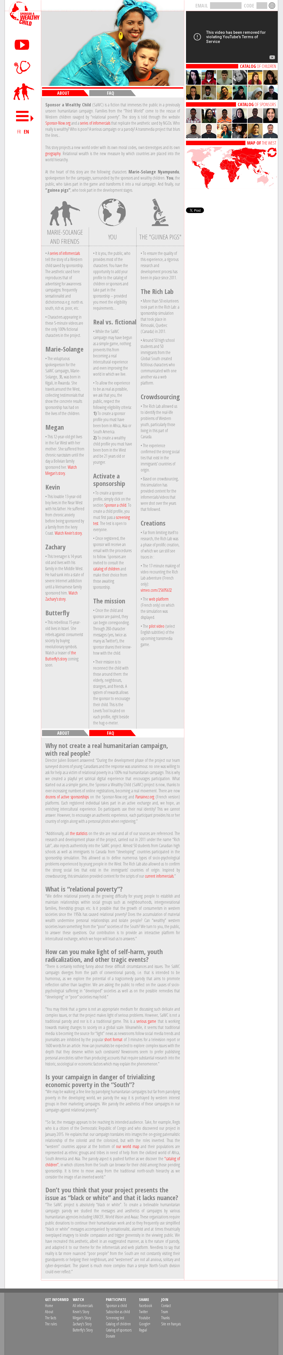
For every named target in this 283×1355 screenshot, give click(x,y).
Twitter (143, 1311)
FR (19, 131)
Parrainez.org (144, 797)
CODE (249, 5)
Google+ (144, 1323)
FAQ (110, 93)
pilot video (156, 626)
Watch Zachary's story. (61, 596)
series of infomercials (95, 123)
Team (164, 1311)
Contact (166, 1305)
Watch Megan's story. (61, 470)
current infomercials (159, 876)
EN (26, 131)
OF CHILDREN (258, 66)
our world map (127, 1146)
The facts (50, 1317)
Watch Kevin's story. (69, 533)
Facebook (145, 1305)
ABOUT (63, 93)
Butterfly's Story (83, 1330)
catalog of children (106, 569)
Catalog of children (118, 1323)
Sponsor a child (115, 505)
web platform (159, 599)
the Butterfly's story (60, 656)
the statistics (78, 833)
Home (49, 1305)
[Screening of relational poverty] (23, 67)
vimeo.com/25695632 (156, 590)
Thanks (165, 1317)
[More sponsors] (232, 137)
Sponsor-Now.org (57, 123)
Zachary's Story (82, 1323)
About (49, 1311)
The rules (51, 1323)
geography (53, 153)
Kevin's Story (81, 1311)
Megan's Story (82, 1317)
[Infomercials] (23, 43)
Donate (110, 1336)
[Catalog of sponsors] (232, 98)
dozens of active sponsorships (67, 797)
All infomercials (83, 1305)
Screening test (115, 1317)
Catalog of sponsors (119, 1330)
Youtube (144, 1317)
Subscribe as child (118, 1311)
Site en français (171, 1323)
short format (113, 1039)
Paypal (143, 1330)
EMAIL (201, 5)
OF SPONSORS (257, 104)
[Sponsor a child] (23, 92)
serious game (146, 1021)
